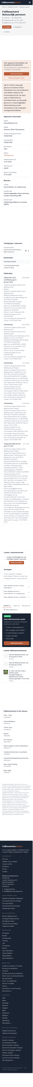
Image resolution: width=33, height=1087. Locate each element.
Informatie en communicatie (11, 988)
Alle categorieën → (8, 1060)
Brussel (4, 936)
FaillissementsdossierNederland (12, 898)
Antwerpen (5, 933)
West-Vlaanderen (7, 958)
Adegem (5, 1008)
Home (4, 7)
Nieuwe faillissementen (9, 916)
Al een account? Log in (16, 78)
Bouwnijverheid (7, 978)
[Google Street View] (28, 251)
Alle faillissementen (8, 921)
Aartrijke (4, 1018)
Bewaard (26, 606)
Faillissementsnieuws (9, 1031)
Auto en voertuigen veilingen (11, 1050)
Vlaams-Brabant (7, 953)
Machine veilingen (8, 1040)
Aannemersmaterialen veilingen (12, 1048)
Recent (7, 606)
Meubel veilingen (7, 1053)
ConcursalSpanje (7, 903)
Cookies (4, 871)
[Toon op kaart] (26, 251)
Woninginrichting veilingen (10, 1055)
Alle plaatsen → (7, 1023)
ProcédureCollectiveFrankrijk (11, 901)
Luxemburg (6, 946)
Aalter (4, 1000)
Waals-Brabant (6, 956)
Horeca (4, 986)
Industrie (5, 971)
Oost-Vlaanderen (7, 951)
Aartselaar (5, 1003)
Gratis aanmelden (16, 74)
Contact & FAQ (7, 864)
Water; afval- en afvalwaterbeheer (13, 976)
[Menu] (30, 2)
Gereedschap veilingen (9, 1043)
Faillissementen (13, 7)
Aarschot (5, 1005)
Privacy (4, 869)
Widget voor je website (9, 861)
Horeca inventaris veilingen (11, 1058)
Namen (4, 948)
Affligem (5, 1015)
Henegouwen (6, 938)
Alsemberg (5, 1020)
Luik (3, 943)
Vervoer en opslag (8, 983)
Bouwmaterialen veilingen (10, 1045)
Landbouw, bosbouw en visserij (12, 966)
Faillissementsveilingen (9, 1033)
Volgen (7, 27)
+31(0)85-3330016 (9, 889)
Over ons (5, 859)
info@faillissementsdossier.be (13, 891)
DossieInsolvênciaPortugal (11, 906)
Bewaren (18, 27)
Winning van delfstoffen (10, 968)
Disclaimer (5, 866)
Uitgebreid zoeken (8, 926)
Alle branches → (7, 991)
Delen (7, 32)
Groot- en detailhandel (9, 981)
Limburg (5, 941)
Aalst (3, 998)
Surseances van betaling (10, 924)
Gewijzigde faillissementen (10, 919)
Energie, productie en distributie (12, 973)
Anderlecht (5, 1013)
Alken (4, 1010)
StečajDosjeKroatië (8, 908)
